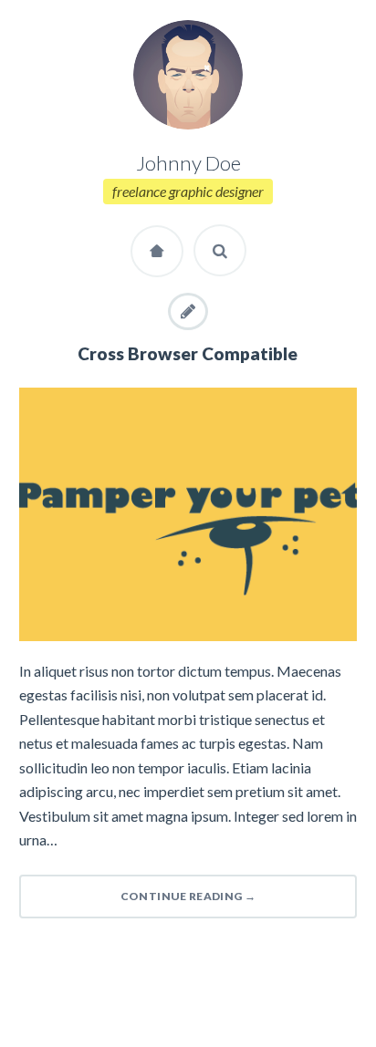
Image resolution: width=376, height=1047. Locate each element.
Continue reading (188, 896)
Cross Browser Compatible (188, 353)
